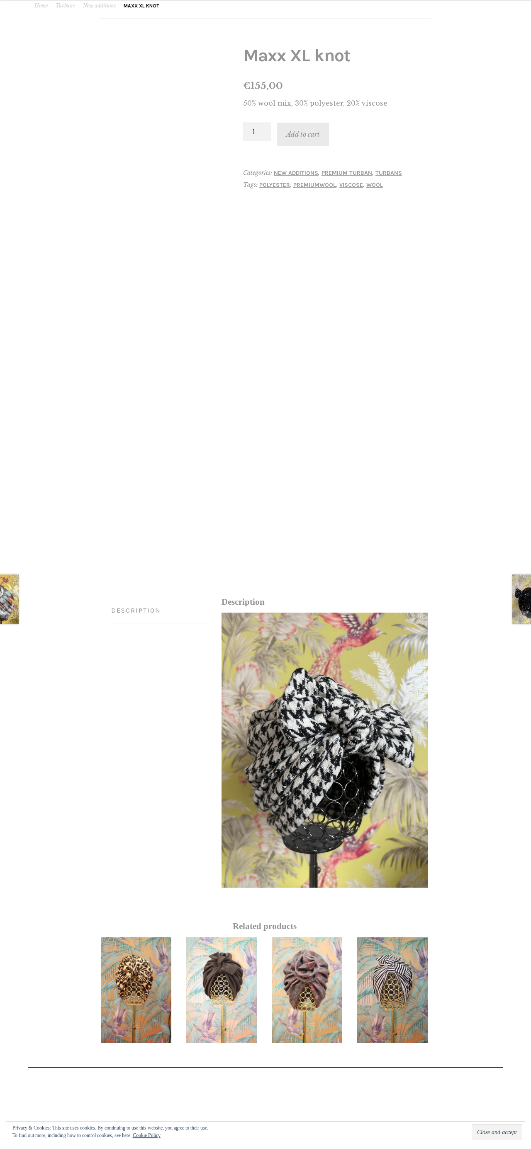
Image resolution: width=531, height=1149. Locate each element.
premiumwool (314, 184)
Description (136, 610)
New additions (99, 5)
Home (41, 5)
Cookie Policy (147, 1135)
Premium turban (347, 172)
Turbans (65, 5)
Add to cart (303, 134)
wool (374, 184)
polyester (274, 184)
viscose (351, 184)
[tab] (159, 610)
